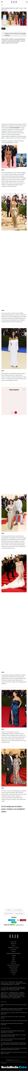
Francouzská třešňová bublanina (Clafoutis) (16, 993)
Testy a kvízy (12, 983)
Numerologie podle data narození (7, 984)
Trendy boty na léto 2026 (14, 989)
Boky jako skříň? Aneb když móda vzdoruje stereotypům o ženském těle (12, 1024)
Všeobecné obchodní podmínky (13, 953)
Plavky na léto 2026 (4, 989)
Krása (13, 959)
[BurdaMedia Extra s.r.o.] (14, 1067)
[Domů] (14, 936)
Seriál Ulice (22, 988)
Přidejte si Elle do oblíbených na (15, 34)
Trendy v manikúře (13, 987)
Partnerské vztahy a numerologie (13, 988)
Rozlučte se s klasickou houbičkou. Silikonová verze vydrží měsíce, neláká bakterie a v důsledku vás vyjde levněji (14, 1049)
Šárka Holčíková (5, 26)
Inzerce (13, 951)
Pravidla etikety (12, 981)
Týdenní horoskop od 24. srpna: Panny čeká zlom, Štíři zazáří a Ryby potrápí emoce (14, 1013)
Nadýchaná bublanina (16, 997)
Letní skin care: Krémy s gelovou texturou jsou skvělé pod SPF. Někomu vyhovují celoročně (13, 1039)
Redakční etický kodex (13, 947)
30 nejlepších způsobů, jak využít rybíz (16, 995)
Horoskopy (13, 972)
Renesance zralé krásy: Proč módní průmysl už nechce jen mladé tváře (13, 1005)
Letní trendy (17, 984)
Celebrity (6, 5)
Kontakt (13, 945)
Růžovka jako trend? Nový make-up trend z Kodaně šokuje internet (14, 1020)
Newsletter (13, 941)
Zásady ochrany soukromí (13, 965)
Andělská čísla (18, 983)
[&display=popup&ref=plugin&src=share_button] (2, 29)
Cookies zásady (13, 968)
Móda (13, 957)
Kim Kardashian (19, 913)
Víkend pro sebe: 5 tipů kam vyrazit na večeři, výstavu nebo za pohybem (13, 1017)
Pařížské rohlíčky (4, 995)
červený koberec (9, 913)
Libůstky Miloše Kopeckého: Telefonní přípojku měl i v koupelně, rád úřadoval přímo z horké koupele (13, 1035)
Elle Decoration (13, 970)
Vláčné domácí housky (13, 992)
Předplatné (13, 943)
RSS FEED (14, 955)
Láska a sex (13, 963)
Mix (14, 974)
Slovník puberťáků (19, 981)
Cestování (24, 983)
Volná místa (13, 949)
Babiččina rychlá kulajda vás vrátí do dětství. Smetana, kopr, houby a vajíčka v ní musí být (14, 1053)
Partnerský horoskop (5, 983)
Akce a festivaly (18, 910)
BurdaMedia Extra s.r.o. (17, 1060)
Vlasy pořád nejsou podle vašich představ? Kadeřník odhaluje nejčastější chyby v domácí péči (12, 1031)
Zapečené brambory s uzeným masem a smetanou (11, 996)
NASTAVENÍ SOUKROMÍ (13, 967)
